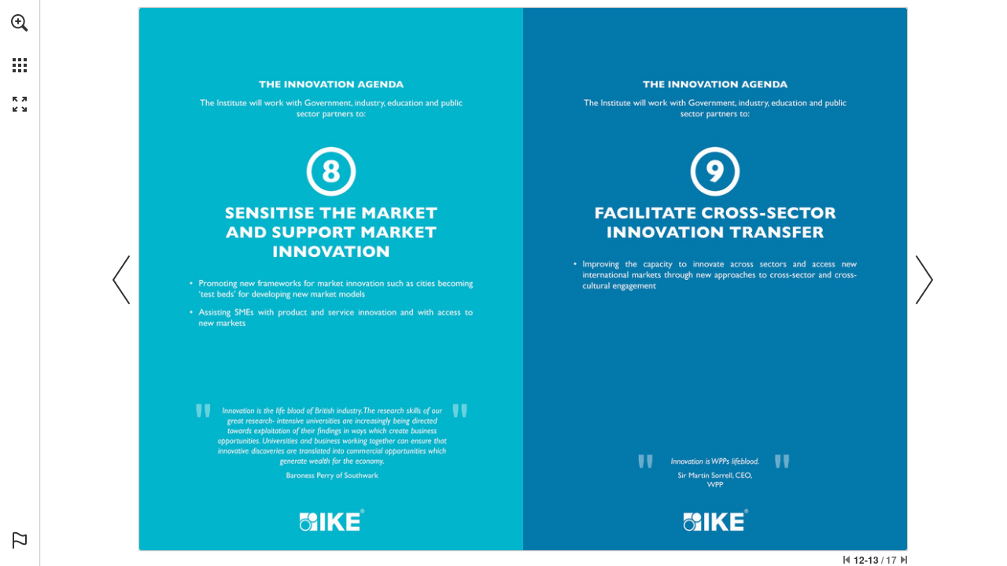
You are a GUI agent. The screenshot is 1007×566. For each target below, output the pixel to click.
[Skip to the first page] (846, 560)
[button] (19, 22)
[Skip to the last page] (904, 560)
